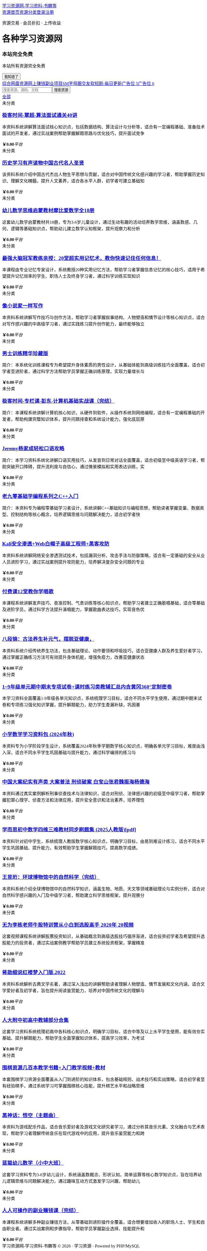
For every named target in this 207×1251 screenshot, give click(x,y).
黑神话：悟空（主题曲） (30, 1115)
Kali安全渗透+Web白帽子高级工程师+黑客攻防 (55, 544)
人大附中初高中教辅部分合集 (35, 1020)
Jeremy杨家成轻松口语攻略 (33, 448)
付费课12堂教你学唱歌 (28, 591)
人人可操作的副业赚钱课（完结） (40, 1210)
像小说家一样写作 (22, 305)
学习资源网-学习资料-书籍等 (29, 6)
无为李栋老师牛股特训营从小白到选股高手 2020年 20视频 (68, 925)
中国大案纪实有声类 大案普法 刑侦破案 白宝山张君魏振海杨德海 (76, 782)
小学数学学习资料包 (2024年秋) (38, 734)
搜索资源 (61, 90)
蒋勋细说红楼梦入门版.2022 (33, 972)
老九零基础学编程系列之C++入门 (40, 496)
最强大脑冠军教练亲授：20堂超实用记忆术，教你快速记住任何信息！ (81, 258)
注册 (49, 12)
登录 (41, 12)
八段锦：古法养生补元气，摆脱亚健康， (48, 639)
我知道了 (11, 77)
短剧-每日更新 (108, 83)
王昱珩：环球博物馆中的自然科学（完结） (50, 877)
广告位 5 (130, 83)
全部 (6, 96)
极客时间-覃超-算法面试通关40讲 (39, 115)
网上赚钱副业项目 (45, 83)
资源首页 (10, 12)
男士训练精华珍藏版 (25, 353)
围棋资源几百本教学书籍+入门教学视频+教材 (53, 1067)
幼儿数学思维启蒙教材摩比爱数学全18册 (48, 210)
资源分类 (28, 12)
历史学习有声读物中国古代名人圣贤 (43, 163)
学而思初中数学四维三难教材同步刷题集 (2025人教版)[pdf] (69, 829)
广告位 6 (146, 83)
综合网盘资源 (15, 83)
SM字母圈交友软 (79, 83)
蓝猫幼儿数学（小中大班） (33, 1163)
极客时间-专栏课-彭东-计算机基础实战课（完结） (58, 401)
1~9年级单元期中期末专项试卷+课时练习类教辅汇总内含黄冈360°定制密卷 (87, 687)
